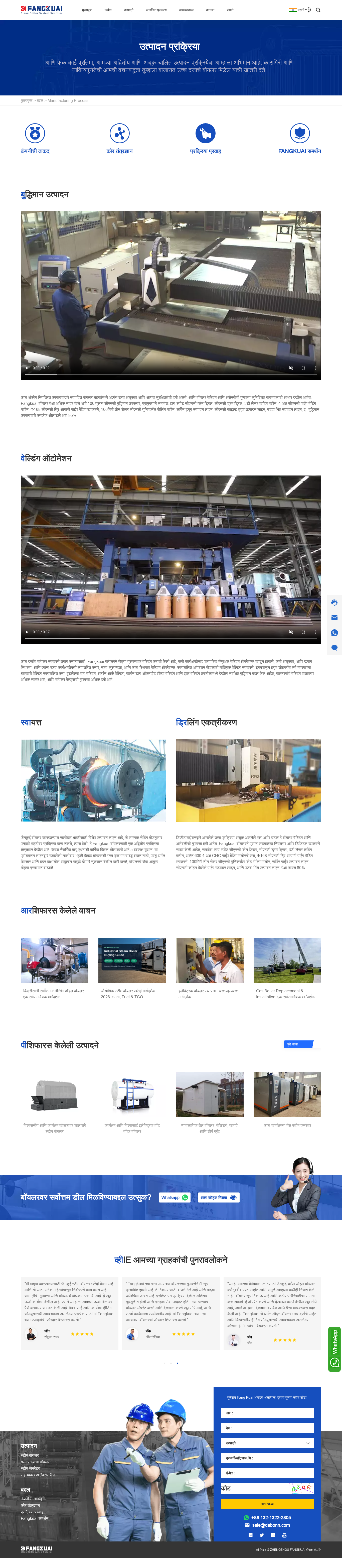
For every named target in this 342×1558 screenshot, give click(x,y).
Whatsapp (170, 1197)
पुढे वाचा (292, 1044)
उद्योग (108, 10)
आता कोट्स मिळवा (214, 1197)
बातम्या (210, 10)
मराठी (301, 10)
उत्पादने (128, 10)
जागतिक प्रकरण (156, 10)
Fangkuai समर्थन (34, 1518)
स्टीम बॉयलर (30, 1455)
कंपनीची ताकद (31, 1499)
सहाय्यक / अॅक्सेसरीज (38, 1475)
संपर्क (230, 10)
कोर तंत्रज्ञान (30, 1505)
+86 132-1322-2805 (271, 1517)
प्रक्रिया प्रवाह (32, 1512)
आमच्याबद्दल (186, 10)
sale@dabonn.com (271, 1525)
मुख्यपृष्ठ (87, 10)
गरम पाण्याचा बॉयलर (35, 1462)
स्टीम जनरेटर (30, 1468)
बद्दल (40, 100)
